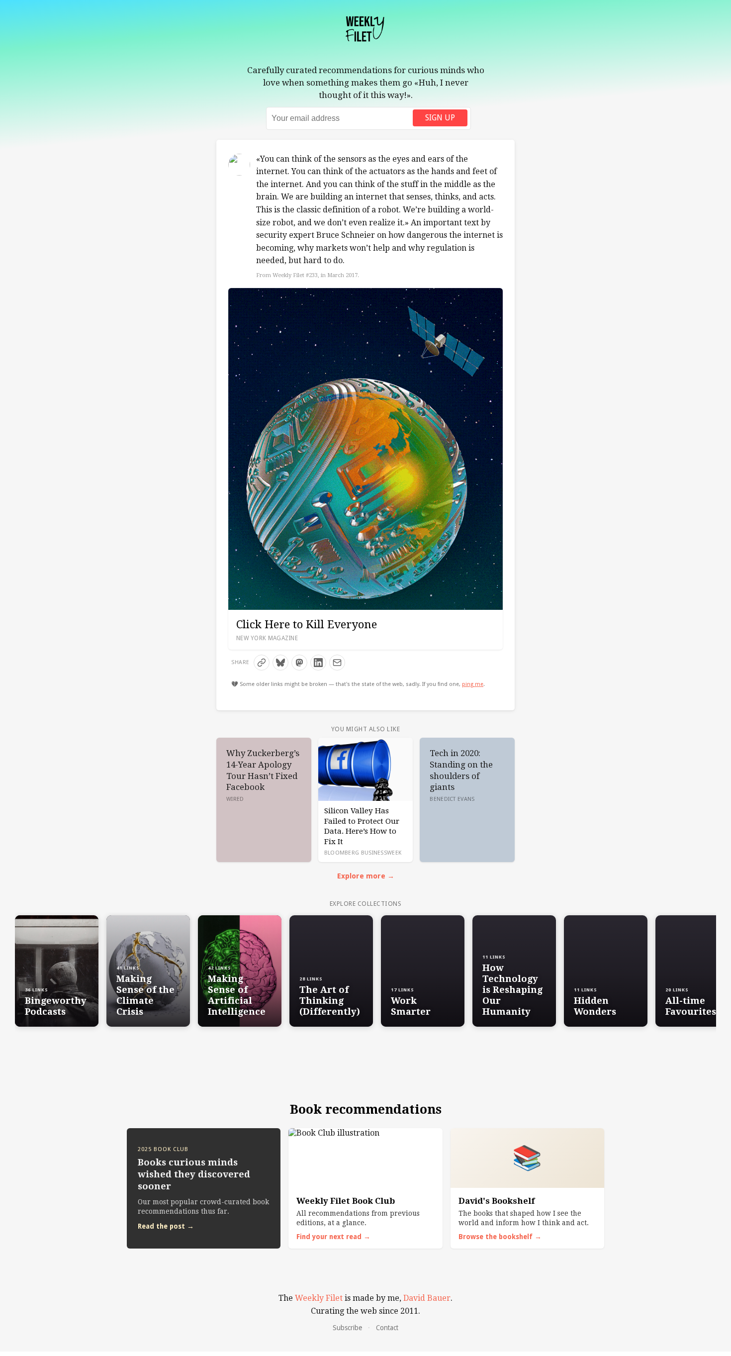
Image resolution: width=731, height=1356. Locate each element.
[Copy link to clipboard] (262, 663)
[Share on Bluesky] (280, 663)
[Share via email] (337, 663)
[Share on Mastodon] (299, 663)
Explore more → (365, 876)
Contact (387, 1328)
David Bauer (427, 1298)
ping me (472, 684)
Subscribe (347, 1328)
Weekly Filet (319, 1298)
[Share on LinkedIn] (318, 663)
